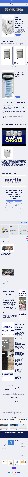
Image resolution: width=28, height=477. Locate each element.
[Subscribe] (19, 437)
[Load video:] (14, 181)
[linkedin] (27, 240)
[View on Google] (11, 226)
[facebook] (27, 236)
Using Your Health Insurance (23, 455)
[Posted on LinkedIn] (7, 419)
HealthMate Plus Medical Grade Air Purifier (18, 62)
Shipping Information (22, 450)
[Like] (0, 429)
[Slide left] (12, 66)
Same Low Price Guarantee (23, 452)
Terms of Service (23, 446)
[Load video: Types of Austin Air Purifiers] (14, 137)
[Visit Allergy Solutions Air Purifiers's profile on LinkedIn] (0, 419)
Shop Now (17, 96)
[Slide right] (15, 66)
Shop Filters (18, 200)
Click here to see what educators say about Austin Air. (10, 316)
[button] (1, 4)
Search (22, 443)
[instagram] (27, 238)
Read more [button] (11, 231)
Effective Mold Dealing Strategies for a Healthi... (6, 254)
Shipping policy (14, 474)
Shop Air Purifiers (9, 200)
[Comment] (1, 429)
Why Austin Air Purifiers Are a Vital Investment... (7, 278)
